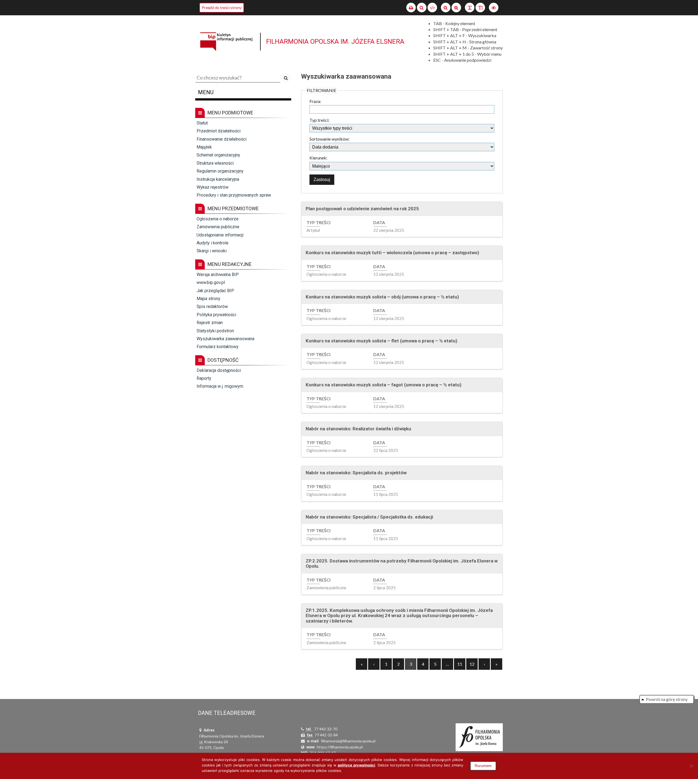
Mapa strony (208, 298)
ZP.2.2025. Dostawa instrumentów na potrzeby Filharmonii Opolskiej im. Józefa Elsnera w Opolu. (402, 563)
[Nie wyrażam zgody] (691, 766)
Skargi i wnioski (212, 250)
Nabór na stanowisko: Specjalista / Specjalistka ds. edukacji (369, 517)
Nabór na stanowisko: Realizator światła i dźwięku (358, 428)
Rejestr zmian (210, 322)
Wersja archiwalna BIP (218, 274)
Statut (202, 123)
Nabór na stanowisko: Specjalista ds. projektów (356, 472)
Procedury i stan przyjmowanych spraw (234, 195)
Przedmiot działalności (218, 131)
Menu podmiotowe (230, 112)
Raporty (204, 378)
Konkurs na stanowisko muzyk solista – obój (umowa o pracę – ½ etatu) (382, 297)
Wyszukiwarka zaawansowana (225, 338)
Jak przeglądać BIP (215, 290)
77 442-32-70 (325, 729)
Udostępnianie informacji (220, 235)
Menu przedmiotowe (233, 208)
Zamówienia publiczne (218, 226)
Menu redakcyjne (229, 264)
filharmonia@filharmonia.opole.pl (348, 741)
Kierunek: (318, 157)
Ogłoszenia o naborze (218, 218)
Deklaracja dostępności (219, 370)
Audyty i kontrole (212, 242)
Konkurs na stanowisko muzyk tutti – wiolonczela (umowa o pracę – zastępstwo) (392, 252)
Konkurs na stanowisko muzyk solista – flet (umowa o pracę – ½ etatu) (381, 340)
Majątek (204, 147)
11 (459, 664)
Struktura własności (215, 163)
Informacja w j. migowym (220, 386)
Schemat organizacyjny (218, 155)
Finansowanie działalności (221, 139)
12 (472, 664)
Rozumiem (483, 766)
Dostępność (223, 360)
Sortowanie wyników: (329, 139)
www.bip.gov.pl (211, 282)
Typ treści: (319, 120)
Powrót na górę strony (667, 699)
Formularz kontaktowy (218, 346)
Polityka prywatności (216, 314)
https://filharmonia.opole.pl (340, 747)
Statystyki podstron (215, 330)
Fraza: (315, 101)
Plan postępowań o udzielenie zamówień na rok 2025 (362, 208)
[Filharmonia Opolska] (479, 737)
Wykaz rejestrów (212, 187)
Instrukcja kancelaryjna (218, 179)
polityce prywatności (356, 765)
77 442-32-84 (326, 735)
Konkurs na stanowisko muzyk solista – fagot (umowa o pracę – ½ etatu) (383, 384)
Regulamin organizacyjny (220, 171)
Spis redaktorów (212, 306)
